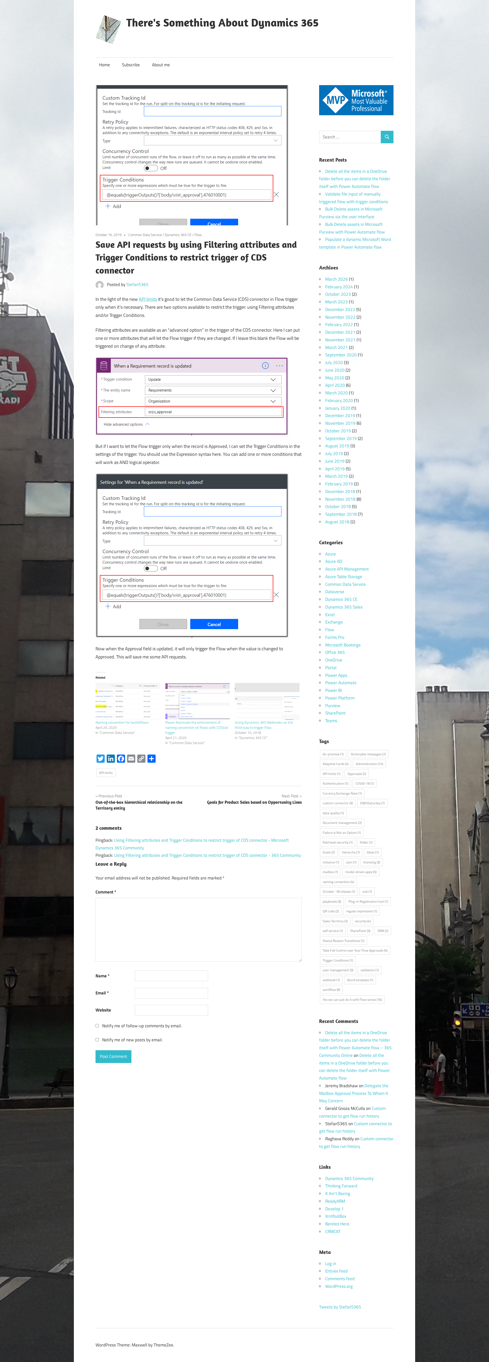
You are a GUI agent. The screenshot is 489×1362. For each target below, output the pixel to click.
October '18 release (339, 891)
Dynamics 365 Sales (344, 607)
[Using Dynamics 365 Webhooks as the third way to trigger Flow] (267, 701)
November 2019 (340, 423)
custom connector (338, 803)
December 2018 (340, 491)
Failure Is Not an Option (342, 832)
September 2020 (341, 355)
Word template (360, 979)
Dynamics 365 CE (178, 234)
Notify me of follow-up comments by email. (142, 1025)
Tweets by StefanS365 (340, 1307)
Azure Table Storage (343, 576)
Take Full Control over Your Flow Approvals (355, 950)
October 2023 (338, 294)
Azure (330, 554)
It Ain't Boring (337, 1193)
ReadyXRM (335, 1201)
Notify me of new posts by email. (132, 1039)
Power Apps (336, 675)
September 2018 (341, 514)
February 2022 (339, 324)
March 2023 (336, 302)
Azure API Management (347, 569)
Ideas (372, 852)
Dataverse (334, 591)
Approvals (357, 773)
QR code (331, 911)
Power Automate (341, 682)
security (363, 921)
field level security (337, 842)
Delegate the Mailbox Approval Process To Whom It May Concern (353, 1093)
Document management (342, 822)
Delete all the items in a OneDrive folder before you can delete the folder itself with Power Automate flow (354, 179)
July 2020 (334, 362)
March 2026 (336, 279)
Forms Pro (334, 637)
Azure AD (333, 561)
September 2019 (341, 438)
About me (161, 64)
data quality (333, 812)
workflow (331, 989)
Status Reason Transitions (343, 940)
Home (104, 64)
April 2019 (335, 468)
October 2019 (338, 430)
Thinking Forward (341, 1186)
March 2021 (336, 347)
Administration (369, 763)
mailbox (330, 871)
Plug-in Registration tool (368, 901)
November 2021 (340, 339)
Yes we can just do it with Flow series (352, 999)
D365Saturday (372, 803)
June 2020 (335, 370)
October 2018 (338, 506)
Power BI (333, 690)
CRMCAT (333, 1231)
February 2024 (339, 286)
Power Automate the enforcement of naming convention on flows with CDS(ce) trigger (196, 727)
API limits (148, 299)
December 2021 (340, 332)
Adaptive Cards (335, 763)
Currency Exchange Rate (342, 793)
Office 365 (335, 652)
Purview (332, 705)
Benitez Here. (337, 1224)
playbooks (332, 901)
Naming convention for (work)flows (122, 722)
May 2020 (334, 377)
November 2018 (340, 499)
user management (338, 969)
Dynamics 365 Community (349, 1178)
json (351, 862)
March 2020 (336, 393)
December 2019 (340, 415)
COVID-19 (365, 783)
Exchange (334, 622)
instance (331, 862)
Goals (329, 852)
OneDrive (333, 660)
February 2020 (339, 400)
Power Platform (340, 698)
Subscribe (131, 64)
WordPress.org (339, 1286)
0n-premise (333, 754)
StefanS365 (137, 284)
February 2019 (339, 484)
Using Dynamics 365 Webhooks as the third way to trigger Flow (264, 725)
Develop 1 (334, 1208)
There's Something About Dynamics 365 (222, 22)
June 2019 (335, 461)
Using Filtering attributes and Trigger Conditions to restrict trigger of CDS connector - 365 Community (207, 855)
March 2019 (336, 476)
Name (103, 975)
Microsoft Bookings (343, 645)
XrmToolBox (335, 1216)
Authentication (335, 783)
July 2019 (334, 453)
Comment (106, 892)
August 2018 (337, 521)
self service (333, 930)
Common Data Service (145, 234)
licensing (371, 862)
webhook (331, 979)
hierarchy (351, 852)
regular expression (361, 911)
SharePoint (335, 713)
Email (102, 993)
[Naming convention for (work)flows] (128, 701)
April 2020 (335, 385)
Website (103, 1010)
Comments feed (340, 1278)
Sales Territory (335, 921)
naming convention (338, 881)
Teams (331, 720)
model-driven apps (360, 871)
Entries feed (336, 1271)
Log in (330, 1263)
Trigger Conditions (338, 960)
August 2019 (337, 446)
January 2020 (337, 408)
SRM (382, 930)
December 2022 (340, 309)
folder (366, 842)
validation (370, 969)
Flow (198, 234)
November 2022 (340, 317)
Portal (330, 667)
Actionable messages (368, 754)
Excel (330, 614)
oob (367, 891)
